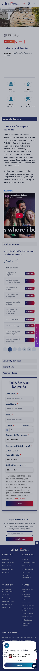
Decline (19, 661)
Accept (19, 665)
